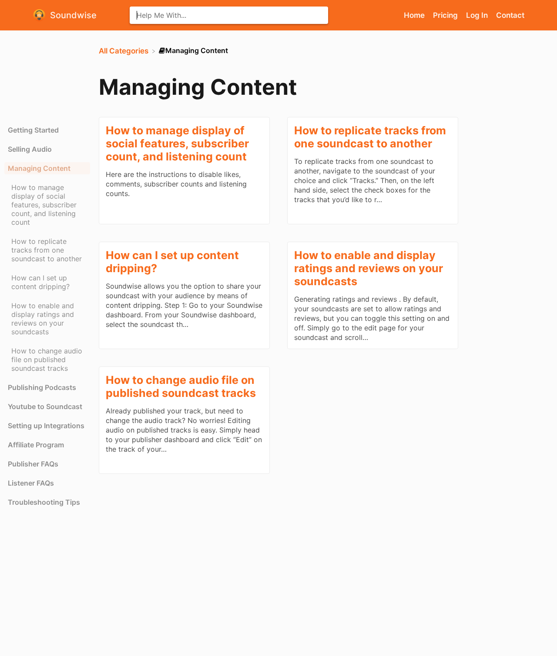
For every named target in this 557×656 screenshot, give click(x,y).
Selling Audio (30, 149)
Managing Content (39, 168)
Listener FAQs (31, 483)
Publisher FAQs (33, 464)
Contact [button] (510, 15)
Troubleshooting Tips (44, 502)
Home (415, 15)
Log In (478, 15)
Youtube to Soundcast (45, 406)
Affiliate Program (36, 444)
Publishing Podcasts (42, 387)
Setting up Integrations (46, 425)
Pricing (446, 15)
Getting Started (33, 130)
